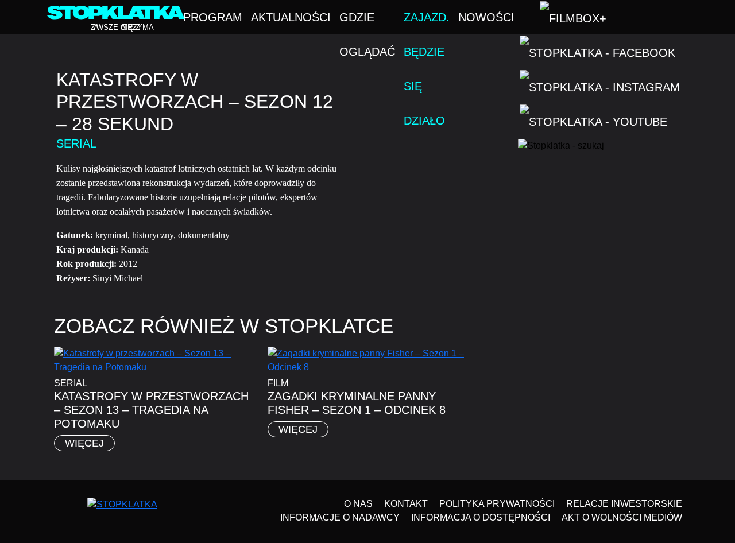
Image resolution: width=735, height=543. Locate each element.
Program (212, 17)
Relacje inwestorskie (624, 504)
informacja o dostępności (480, 517)
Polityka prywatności (497, 504)
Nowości (486, 17)
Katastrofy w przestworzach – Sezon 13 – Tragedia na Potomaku (151, 410)
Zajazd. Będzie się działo (427, 22)
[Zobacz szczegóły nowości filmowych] (666, 447)
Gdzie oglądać (367, 22)
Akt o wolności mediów (622, 517)
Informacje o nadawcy (340, 517)
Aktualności (291, 17)
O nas (358, 504)
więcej (84, 443)
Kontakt (406, 504)
